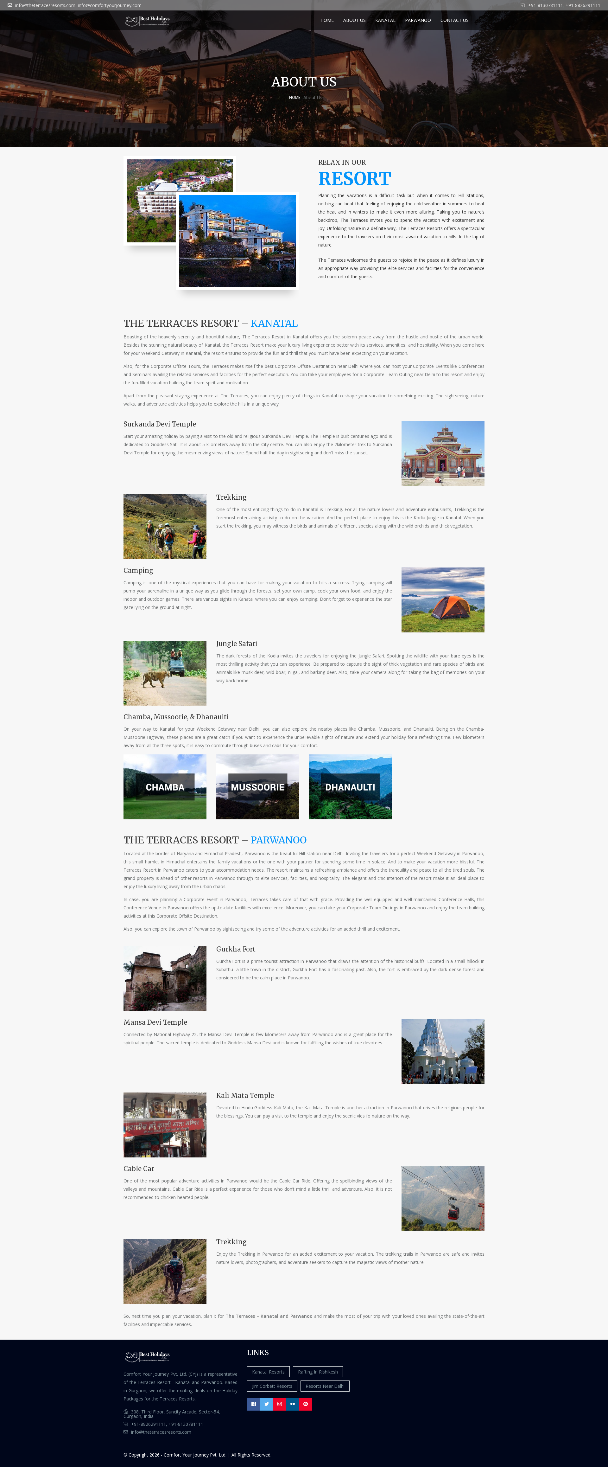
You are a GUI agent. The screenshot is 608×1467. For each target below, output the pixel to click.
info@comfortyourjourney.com (110, 5)
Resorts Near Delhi (325, 1386)
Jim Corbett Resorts (272, 1386)
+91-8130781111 (545, 5)
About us (354, 20)
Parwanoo (418, 20)
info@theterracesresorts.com (45, 5)
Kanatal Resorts (268, 1372)
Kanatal (385, 20)
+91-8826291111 (583, 5)
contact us (454, 20)
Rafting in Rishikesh (318, 1372)
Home (327, 20)
